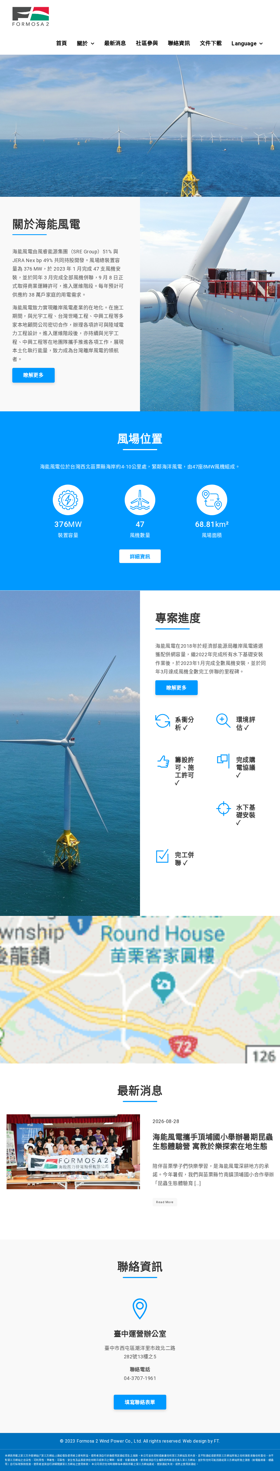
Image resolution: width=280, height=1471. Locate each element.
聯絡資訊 (179, 43)
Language (244, 43)
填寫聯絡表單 (140, 1402)
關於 (82, 43)
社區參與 (147, 43)
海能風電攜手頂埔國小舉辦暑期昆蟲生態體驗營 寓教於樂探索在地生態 (213, 1142)
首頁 (61, 43)
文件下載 (211, 43)
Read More (165, 1202)
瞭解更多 (33, 375)
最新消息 (115, 43)
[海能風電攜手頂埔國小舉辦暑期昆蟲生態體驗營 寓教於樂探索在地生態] (73, 1151)
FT (216, 1441)
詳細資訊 (140, 556)
